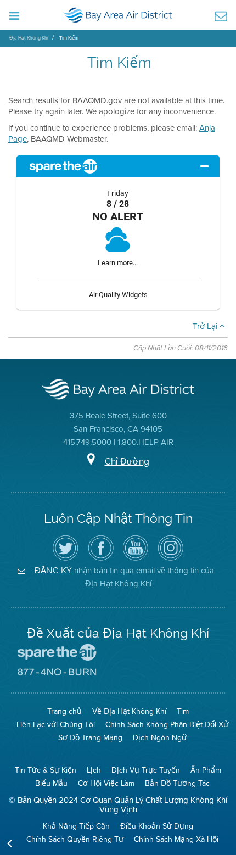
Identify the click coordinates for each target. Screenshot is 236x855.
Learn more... (118, 262)
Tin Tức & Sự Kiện (45, 769)
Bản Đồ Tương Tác (177, 783)
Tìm (183, 711)
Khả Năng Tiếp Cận (76, 825)
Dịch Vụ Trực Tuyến (145, 769)
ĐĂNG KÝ (53, 570)
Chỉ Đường (127, 461)
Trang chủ (64, 711)
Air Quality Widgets (118, 294)
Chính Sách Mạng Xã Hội (176, 839)
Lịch (94, 769)
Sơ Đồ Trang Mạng (90, 737)
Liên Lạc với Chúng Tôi (55, 724)
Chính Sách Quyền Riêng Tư (74, 839)
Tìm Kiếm (68, 37)
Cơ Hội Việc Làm (106, 783)
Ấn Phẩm (205, 769)
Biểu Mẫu (51, 783)
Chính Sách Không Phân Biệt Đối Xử (166, 724)
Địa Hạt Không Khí (28, 37)
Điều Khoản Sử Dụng (156, 825)
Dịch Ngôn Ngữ (160, 737)
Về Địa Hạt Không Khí (129, 711)
